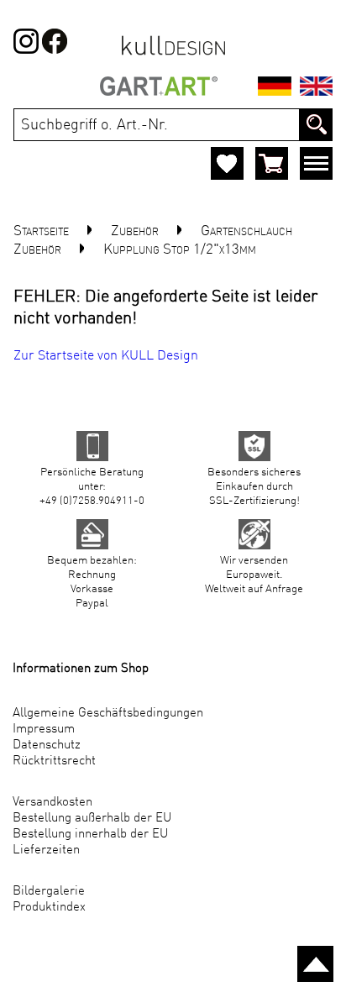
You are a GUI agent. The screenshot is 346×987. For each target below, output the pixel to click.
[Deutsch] (274, 89)
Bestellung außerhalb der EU (92, 818)
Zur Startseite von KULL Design (105, 356)
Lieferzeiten (46, 850)
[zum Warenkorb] (271, 163)
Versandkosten (52, 802)
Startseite (41, 231)
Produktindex (49, 907)
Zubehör (135, 231)
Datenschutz (47, 745)
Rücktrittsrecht (54, 761)
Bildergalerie (49, 891)
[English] (316, 89)
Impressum (44, 729)
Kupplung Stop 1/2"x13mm (179, 250)
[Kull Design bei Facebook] (26, 50)
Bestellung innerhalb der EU (90, 834)
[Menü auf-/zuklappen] (316, 166)
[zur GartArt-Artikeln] (158, 89)
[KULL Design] (173, 53)
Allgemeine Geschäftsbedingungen (108, 713)
